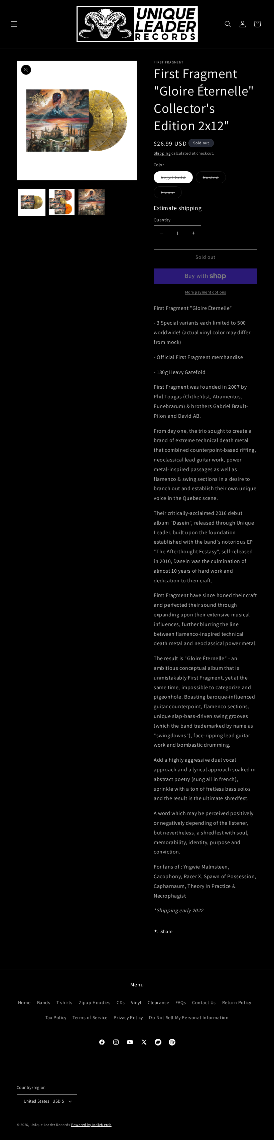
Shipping (162, 153)
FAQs (180, 1002)
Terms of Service (90, 1017)
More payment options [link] (205, 292)
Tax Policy (55, 1017)
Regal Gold (177, 178)
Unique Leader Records (50, 1124)
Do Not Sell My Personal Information (189, 1017)
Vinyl (136, 1002)
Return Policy (236, 1002)
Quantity (162, 220)
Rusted (214, 178)
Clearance (158, 1002)
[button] (14, 24)
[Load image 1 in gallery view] (31, 202)
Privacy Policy (128, 1017)
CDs (121, 1002)
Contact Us (204, 1002)
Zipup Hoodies (95, 1002)
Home (24, 1002)
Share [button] (166, 931)
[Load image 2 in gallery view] (61, 202)
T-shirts (64, 1002)
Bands (43, 1002)
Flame (171, 193)
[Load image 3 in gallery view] (91, 202)
